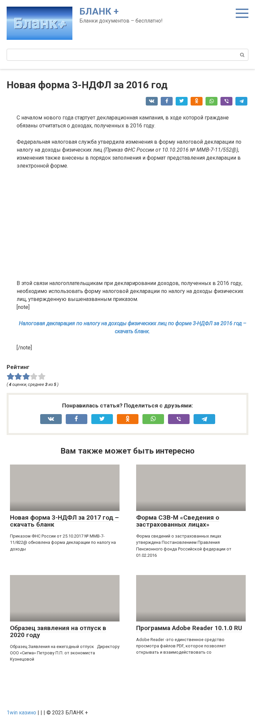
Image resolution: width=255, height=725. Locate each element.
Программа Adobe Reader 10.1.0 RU (189, 628)
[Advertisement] (132, 224)
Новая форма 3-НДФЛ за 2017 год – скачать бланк (64, 521)
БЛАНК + (99, 11)
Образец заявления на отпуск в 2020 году (58, 631)
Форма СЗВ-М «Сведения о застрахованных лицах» (177, 521)
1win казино (21, 712)
